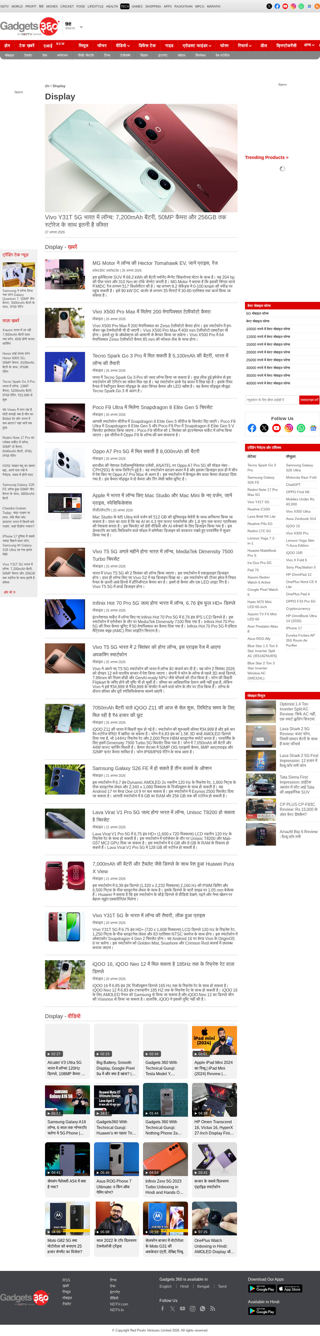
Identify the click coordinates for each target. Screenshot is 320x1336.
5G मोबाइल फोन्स (257, 313)
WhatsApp (203, 1307)
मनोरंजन (62, 55)
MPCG (199, 6)
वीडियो (121, 45)
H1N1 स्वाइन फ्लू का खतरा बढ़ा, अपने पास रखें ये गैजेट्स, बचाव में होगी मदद (18, 470)
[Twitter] (264, 428)
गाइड (169, 45)
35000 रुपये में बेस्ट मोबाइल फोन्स (268, 375)
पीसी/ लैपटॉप (86, 55)
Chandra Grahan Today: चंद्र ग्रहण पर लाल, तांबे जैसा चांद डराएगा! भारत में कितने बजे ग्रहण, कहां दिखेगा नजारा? (18, 517)
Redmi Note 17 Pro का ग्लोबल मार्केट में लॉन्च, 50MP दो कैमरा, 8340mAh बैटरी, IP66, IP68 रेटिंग (18, 447)
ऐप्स (44, 55)
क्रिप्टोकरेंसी (286, 45)
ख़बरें (65, 1286)
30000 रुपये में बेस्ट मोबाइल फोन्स (268, 368)
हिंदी (41, 6)
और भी (8, 592)
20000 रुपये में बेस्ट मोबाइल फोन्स (268, 352)
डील (263, 45)
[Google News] (313, 428)
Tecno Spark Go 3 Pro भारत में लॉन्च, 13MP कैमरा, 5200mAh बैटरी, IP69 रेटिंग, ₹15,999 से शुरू (18, 391)
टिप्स (107, 55)
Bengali (203, 1286)
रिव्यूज (83, 45)
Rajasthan (183, 6)
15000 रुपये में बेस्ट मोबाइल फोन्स (268, 344)
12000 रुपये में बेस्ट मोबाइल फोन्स (268, 337)
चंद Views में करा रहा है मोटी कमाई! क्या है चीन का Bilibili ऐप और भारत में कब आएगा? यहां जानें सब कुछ (17, 419)
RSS (66, 1280)
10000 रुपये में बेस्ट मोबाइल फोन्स (268, 329)
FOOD (80, 6)
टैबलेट (28, 55)
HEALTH (112, 6)
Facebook (163, 1307)
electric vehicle (105, 270)
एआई (54, 45)
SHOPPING (153, 6)
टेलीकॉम (125, 55)
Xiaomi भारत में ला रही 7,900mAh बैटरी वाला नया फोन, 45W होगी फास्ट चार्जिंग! (18, 336)
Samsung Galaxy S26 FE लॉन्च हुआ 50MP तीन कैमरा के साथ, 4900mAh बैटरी (18, 491)
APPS (168, 6)
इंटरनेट (163, 55)
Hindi (184, 1286)
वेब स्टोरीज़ (223, 55)
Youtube (183, 1307)
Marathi (213, 6)
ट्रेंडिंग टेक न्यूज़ (15, 254)
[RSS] (317, 6)
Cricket (67, 6)
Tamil (222, 1286)
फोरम (224, 45)
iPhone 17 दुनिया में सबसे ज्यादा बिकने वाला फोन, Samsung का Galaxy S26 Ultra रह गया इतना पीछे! (18, 545)
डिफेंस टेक (147, 45)
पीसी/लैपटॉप (101, 510)
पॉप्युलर (291, 456)
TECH (125, 6)
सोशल (181, 55)
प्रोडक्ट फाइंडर (195, 45)
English (166, 1286)
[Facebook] (252, 428)
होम (7, 45)
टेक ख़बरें (26, 45)
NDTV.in (117, 1310)
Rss (213, 1307)
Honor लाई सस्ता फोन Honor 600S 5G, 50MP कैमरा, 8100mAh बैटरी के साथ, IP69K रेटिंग (18, 362)
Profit (31, 6)
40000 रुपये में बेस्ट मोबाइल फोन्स (268, 383)
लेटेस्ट (252, 456)
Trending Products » (266, 157)
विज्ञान (144, 55)
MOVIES (52, 6)
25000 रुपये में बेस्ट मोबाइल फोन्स (268, 360)
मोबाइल (9, 55)
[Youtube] (276, 428)
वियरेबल (201, 55)
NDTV (4, 6)
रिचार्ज (243, 45)
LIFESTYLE (96, 6)
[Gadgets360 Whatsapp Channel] (301, 428)
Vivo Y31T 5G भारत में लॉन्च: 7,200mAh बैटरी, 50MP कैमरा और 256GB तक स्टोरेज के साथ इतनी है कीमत (18, 573)
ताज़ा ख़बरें (10, 320)
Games (137, 6)
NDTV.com (119, 1304)
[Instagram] (288, 428)
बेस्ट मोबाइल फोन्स (257, 321)
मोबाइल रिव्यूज (256, 696)
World (17, 6)
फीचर (102, 45)
